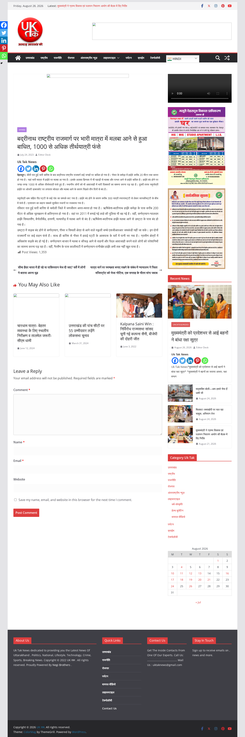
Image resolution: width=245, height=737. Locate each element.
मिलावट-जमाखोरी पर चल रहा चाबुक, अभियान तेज (209, 411)
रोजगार (71, 58)
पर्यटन (129, 58)
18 (181, 579)
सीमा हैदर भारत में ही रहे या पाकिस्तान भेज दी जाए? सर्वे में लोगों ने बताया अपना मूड (51, 270)
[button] (117, 58)
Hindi (176, 59)
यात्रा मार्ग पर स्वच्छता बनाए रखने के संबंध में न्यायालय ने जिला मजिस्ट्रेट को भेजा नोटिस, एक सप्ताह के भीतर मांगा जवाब (124, 270)
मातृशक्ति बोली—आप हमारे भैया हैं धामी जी (211, 391)
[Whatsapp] (50, 168)
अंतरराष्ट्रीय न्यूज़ (89, 58)
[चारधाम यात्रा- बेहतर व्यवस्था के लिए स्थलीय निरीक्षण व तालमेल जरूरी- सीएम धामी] (36, 296)
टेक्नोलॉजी (155, 58)
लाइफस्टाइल (109, 58)
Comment (21, 390)
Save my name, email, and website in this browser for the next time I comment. (75, 500)
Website (19, 479)
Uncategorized (181, 324)
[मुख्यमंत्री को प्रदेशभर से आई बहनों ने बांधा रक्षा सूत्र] (200, 302)
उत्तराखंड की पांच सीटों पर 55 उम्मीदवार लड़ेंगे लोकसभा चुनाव (87, 330)
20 (199, 579)
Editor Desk (44, 154)
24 (172, 586)
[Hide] (1, 63)
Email (18, 461)
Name (19, 442)
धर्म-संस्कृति (177, 504)
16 (227, 573)
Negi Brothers (61, 665)
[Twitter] (28, 168)
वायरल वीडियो (178, 517)
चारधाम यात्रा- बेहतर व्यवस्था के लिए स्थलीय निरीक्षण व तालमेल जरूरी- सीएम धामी (34, 333)
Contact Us (109, 708)
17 (172, 579)
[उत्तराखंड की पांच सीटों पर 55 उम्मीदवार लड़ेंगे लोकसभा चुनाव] (88, 296)
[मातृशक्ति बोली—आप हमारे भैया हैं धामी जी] (180, 393)
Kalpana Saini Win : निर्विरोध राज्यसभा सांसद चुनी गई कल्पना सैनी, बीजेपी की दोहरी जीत (138, 331)
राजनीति (58, 58)
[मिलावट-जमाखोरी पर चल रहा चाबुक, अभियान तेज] (180, 414)
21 (209, 579)
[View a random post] (227, 57)
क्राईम (141, 58)
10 (172, 573)
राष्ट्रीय (44, 58)
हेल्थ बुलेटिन (177, 510)
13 (199, 573)
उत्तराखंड (30, 58)
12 (190, 573)
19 (190, 579)
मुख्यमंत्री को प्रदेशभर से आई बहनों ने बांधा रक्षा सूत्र (199, 336)
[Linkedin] (36, 168)
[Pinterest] (43, 168)
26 (190, 586)
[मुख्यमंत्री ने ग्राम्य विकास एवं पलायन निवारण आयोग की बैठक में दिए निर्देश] (180, 437)
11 (181, 573)
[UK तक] (18, 57)
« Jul (198, 602)
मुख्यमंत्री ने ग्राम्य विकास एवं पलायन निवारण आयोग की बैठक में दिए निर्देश (92, 6)
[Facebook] (21, 168)
